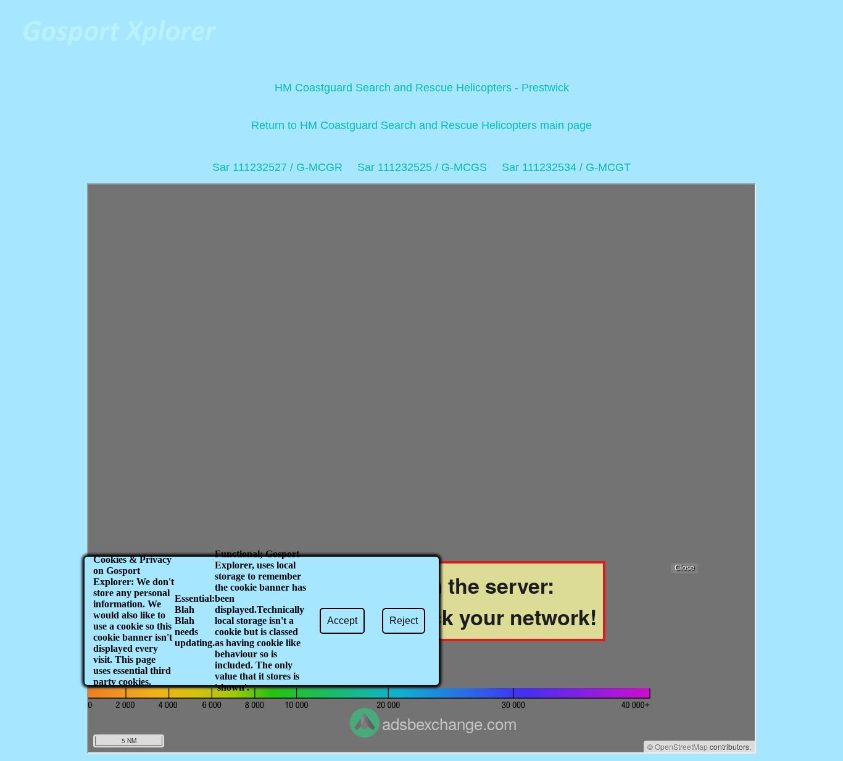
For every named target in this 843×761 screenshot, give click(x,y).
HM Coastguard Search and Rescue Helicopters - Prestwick (422, 87)
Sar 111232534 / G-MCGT (566, 167)
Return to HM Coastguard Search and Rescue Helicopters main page (421, 125)
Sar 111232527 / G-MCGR (277, 167)
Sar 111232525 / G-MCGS (422, 167)
